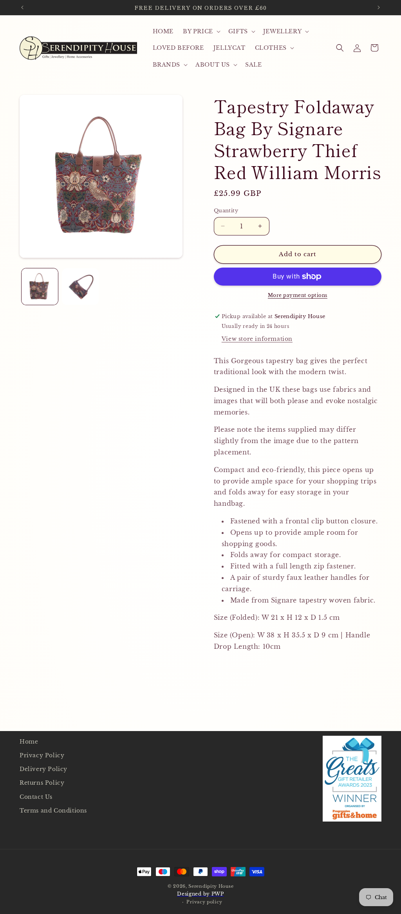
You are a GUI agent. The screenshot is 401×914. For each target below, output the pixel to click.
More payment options (297, 295)
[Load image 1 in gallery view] (40, 286)
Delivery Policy (43, 769)
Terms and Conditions (53, 810)
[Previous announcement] (22, 7)
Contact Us (36, 796)
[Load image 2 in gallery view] (80, 286)
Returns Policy (42, 782)
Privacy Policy (42, 755)
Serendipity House (210, 886)
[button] (201, 31)
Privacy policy (204, 902)
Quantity (226, 210)
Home (29, 741)
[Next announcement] (378, 7)
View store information (257, 338)
